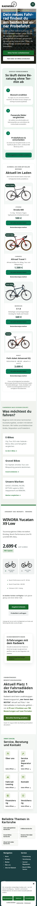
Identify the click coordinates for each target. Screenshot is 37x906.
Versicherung (26, 859)
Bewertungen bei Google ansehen (17, 658)
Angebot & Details (18, 607)
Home (7, 856)
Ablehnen (18, 898)
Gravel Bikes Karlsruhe (7, 835)
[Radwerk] (9, 4)
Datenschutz (19, 903)
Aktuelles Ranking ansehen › (17, 718)
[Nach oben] (33, 896)
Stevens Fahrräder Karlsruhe (27, 835)
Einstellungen (29, 898)
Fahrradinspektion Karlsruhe (9, 828)
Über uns (8, 865)
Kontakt (7, 859)
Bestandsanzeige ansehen (18, 227)
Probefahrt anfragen (18, 613)
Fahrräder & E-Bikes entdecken (18, 59)
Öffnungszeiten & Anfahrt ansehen (18, 155)
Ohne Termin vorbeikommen (18, 53)
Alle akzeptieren (7, 898)
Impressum (27, 903)
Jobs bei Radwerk (10, 867)
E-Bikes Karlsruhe (26, 828)
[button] (34, 884)
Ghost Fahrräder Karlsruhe (8, 843)
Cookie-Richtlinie (10, 902)
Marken (7, 862)
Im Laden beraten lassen (18, 223)
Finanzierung (26, 856)
